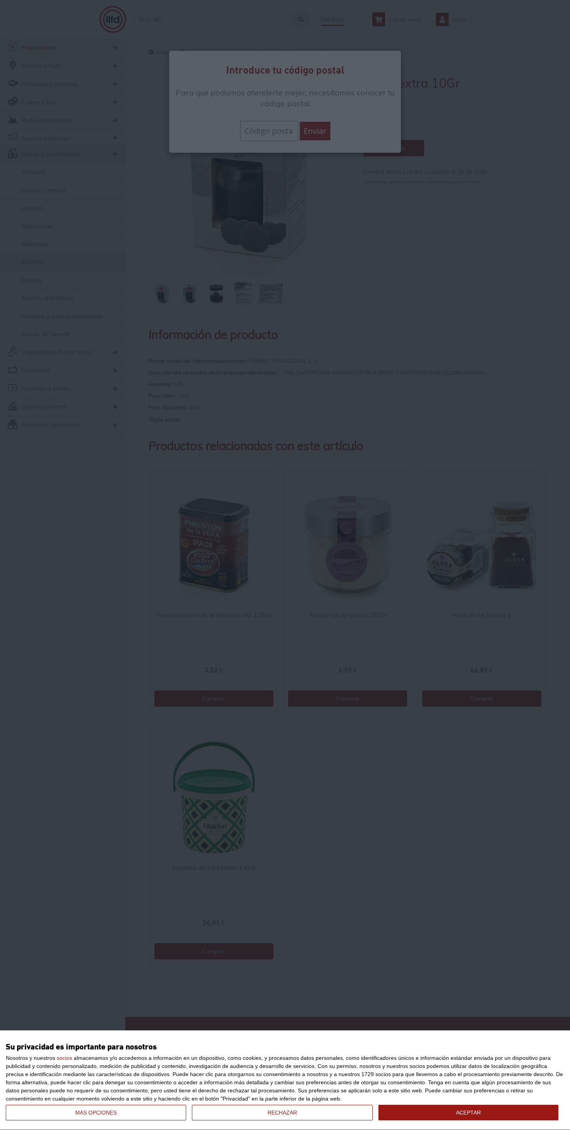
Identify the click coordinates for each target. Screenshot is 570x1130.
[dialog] (285, 1080)
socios (64, 1058)
